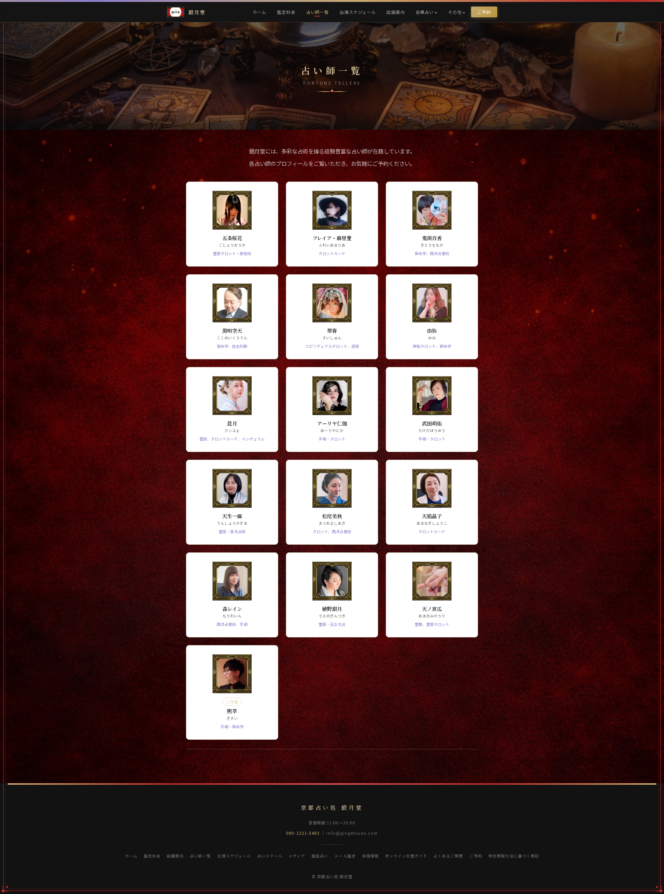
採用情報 (370, 856)
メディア (297, 856)
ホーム (260, 12)
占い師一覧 (317, 12)
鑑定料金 (286, 12)
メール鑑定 (344, 856)
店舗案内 (396, 12)
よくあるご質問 (448, 856)
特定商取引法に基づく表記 (513, 856)
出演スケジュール (358, 12)
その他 (455, 12)
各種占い (425, 12)
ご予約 (484, 12)
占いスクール (269, 856)
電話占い (319, 856)
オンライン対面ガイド (406, 856)
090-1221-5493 (303, 833)
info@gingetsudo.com (352, 833)
